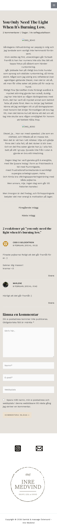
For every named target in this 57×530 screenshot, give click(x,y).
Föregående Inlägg (28, 207)
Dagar (25, 32)
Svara (51, 275)
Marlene (17, 283)
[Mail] (39, 448)
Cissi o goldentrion (23, 242)
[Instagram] (17, 448)
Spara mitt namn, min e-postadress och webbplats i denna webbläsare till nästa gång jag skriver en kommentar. (27, 403)
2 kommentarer (11, 32)
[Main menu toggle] (54, 5)
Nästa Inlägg (28, 215)
